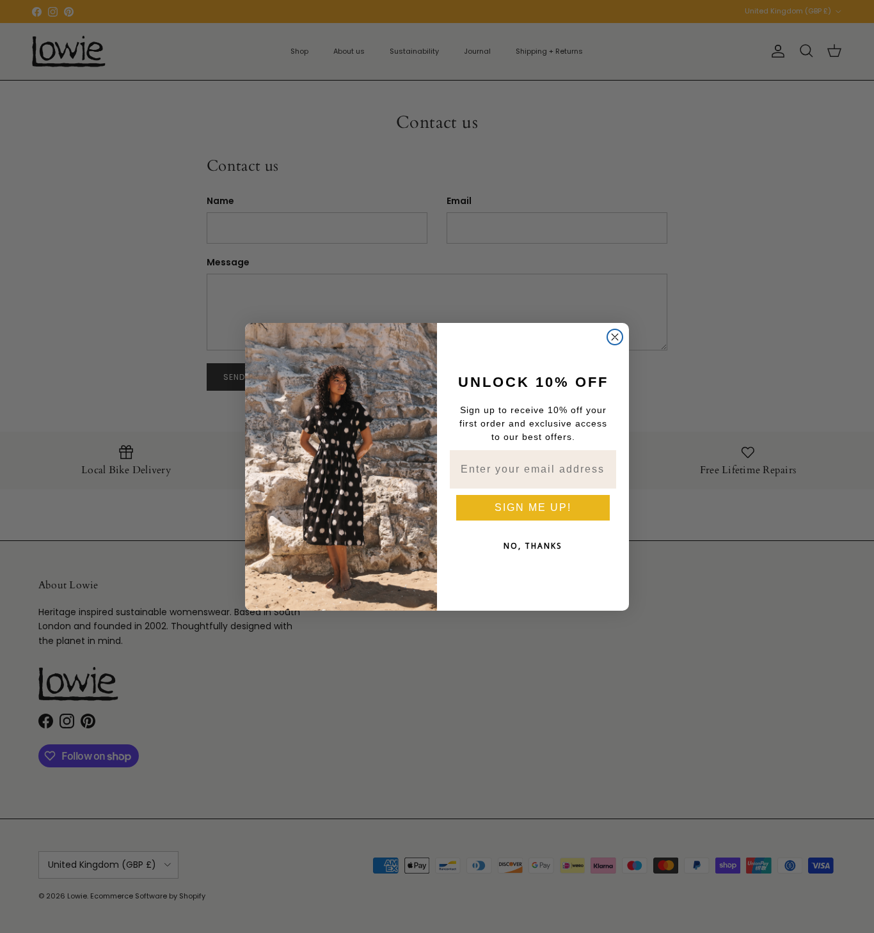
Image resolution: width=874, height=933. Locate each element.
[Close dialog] (615, 337)
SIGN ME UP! (533, 507)
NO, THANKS (533, 545)
